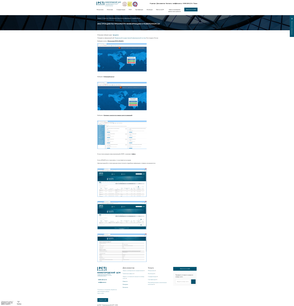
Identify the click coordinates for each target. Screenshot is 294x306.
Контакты (169, 4)
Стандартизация (120, 10)
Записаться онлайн (191, 9)
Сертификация (139, 10)
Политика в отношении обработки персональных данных (107, 290)
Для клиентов (160, 4)
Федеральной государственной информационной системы (130, 38)
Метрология (100, 10)
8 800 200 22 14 (187, 4)
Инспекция (150, 10)
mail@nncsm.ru (177, 4)
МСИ (130, 10)
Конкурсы (125, 284)
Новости (125, 281)
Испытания (110, 10)
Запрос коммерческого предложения (133, 271)
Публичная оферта (128, 274)
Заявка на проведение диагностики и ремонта (174, 10)
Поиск (195, 4)
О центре (153, 4)
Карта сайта (100, 293)
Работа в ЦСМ (160, 10)
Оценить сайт (102, 300)
